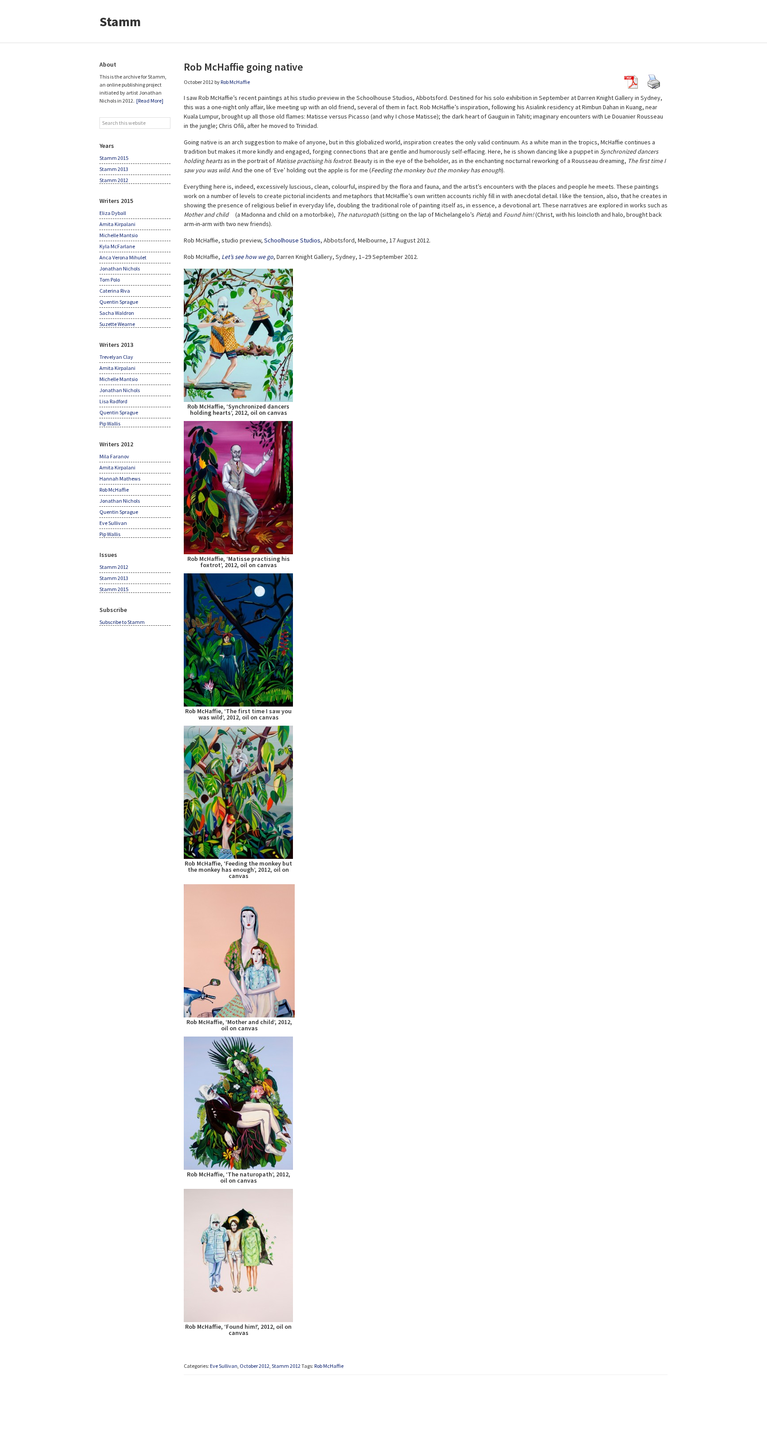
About (107, 64)
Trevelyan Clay (116, 357)
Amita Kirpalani (117, 224)
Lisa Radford (113, 401)
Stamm (120, 21)
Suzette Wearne (117, 324)
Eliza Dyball (112, 213)
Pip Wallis (109, 423)
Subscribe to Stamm (122, 622)
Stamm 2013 (113, 169)
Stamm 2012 (286, 1366)
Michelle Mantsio (118, 235)
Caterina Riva (114, 290)
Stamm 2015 (113, 158)
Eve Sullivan (223, 1366)
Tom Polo (109, 279)
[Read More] (149, 100)
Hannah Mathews (119, 478)
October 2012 (254, 1366)
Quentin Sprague (118, 301)
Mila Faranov (114, 456)
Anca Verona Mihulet (122, 257)
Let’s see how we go (247, 257)
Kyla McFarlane (117, 246)
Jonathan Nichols (119, 268)
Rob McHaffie (329, 1366)
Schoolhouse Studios (292, 240)
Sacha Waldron (116, 313)
